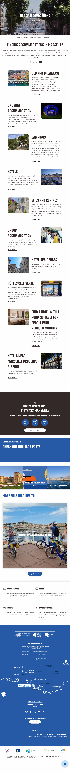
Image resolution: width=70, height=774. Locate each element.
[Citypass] (50, 6)
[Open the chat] (64, 763)
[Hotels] (49, 6)
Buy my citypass (34, 430)
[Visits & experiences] (52, 6)
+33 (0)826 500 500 (40, 655)
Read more (35, 95)
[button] (58, 6)
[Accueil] (47, 6)
